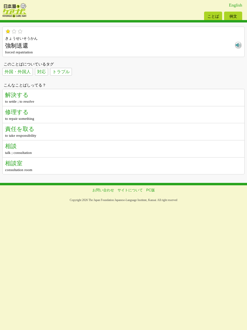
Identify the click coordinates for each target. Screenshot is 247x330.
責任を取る (19, 129)
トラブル (61, 71)
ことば (213, 16)
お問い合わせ (103, 190)
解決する (17, 95)
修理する (17, 112)
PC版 (150, 190)
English (235, 5)
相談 (11, 146)
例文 (233, 16)
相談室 (13, 163)
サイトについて (130, 190)
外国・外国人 (18, 71)
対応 (41, 71)
